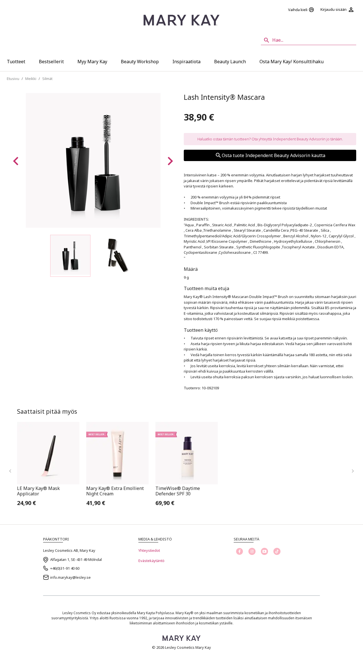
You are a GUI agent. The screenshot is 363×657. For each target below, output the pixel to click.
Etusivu (13, 78)
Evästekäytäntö (151, 560)
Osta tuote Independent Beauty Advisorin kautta (273, 155)
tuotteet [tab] (16, 61)
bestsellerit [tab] (51, 61)
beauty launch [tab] (230, 61)
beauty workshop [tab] (140, 61)
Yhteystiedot (149, 550)
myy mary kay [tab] (92, 61)
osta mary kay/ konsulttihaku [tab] (291, 61)
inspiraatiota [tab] (186, 61)
